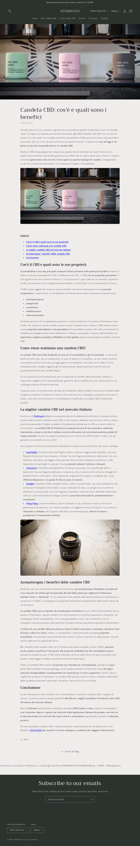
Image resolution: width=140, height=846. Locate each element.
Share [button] (26, 739)
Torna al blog (72, 751)
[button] (10, 11)
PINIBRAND (17, 840)
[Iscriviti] (91, 799)
